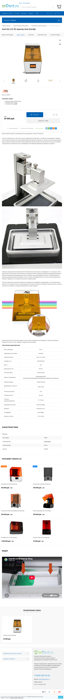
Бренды (31, 13)
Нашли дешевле (13, 128)
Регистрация (26, 3)
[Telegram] (47, 128)
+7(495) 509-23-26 (42, 675)
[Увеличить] (32, 58)
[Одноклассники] (53, 128)
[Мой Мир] (56, 128)
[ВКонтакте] (51, 128)
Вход (20, 3)
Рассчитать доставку (28, 128)
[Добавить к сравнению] (60, 44)
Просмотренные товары (32, 610)
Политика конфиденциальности (16, 697)
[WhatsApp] (49, 128)
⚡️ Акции (16, 13)
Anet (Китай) (47, 441)
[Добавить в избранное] (60, 40)
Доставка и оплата (7, 13)
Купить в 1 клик (43, 121)
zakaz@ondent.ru (44, 679)
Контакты (24, 13)
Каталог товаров (10, 20)
